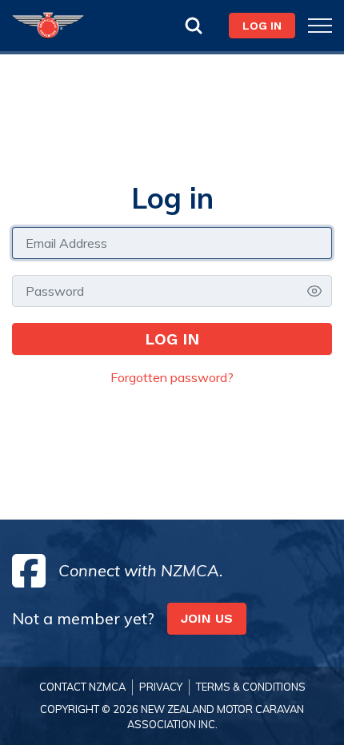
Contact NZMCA (82, 686)
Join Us (207, 618)
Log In (262, 25)
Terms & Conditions (251, 686)
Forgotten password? (172, 377)
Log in (172, 339)
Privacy (160, 686)
